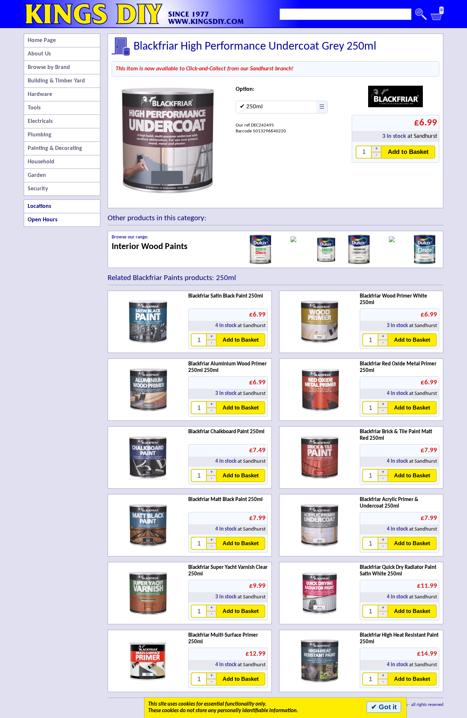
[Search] (421, 14)
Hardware (40, 94)
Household (41, 162)
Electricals (40, 121)
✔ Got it (383, 707)
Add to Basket (408, 151)
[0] (436, 19)
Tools (34, 108)
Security (38, 189)
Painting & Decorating (55, 148)
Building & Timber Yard (56, 81)
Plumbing (39, 135)
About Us (39, 54)
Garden (37, 175)
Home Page (42, 40)
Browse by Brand (49, 67)
